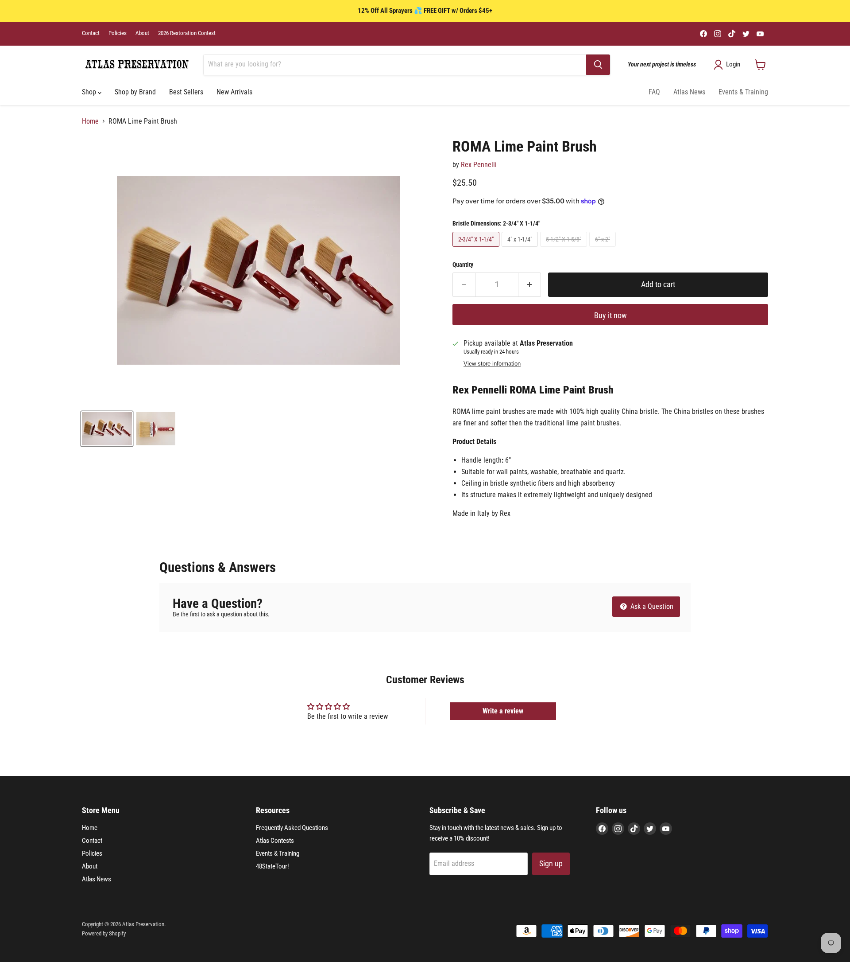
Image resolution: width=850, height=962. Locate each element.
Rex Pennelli (479, 164)
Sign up (551, 863)
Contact (91, 33)
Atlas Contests (275, 841)
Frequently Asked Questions (292, 828)
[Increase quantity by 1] (529, 285)
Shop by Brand (135, 92)
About (142, 33)
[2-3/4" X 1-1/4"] (477, 249)
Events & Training (743, 92)
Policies (117, 33)
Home (90, 121)
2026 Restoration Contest (187, 33)
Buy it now (610, 315)
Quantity (462, 264)
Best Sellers (186, 92)
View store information (492, 364)
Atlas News (689, 92)
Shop (90, 92)
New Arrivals (234, 92)
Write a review (503, 711)
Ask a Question (651, 606)
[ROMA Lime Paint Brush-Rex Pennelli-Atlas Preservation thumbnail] (107, 428)
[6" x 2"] (603, 249)
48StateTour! (272, 866)
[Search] (598, 65)
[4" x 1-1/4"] (521, 249)
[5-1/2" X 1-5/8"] (564, 249)
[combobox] (395, 65)
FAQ (654, 92)
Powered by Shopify (104, 933)
